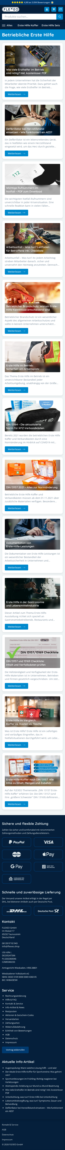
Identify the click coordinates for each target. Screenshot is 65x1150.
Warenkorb (53, 9)
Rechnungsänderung (15, 995)
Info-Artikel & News (14, 1007)
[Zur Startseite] (10, 9)
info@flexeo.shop (11, 946)
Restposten (11, 1011)
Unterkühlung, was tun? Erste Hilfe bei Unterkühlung (31, 1096)
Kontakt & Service (14, 1003)
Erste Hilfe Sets (51, 25)
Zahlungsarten (12, 1022)
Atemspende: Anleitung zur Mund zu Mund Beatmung (32, 1085)
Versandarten (12, 1019)
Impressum (11, 1042)
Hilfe (60, 9)
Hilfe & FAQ (10, 999)
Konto (46, 9)
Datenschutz (11, 1038)
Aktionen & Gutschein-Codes (19, 1015)
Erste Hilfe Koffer (28, 25)
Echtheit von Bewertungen (18, 1030)
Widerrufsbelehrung (15, 1026)
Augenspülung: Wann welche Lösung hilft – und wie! (30, 1067)
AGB (7, 1034)
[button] (7, 25)
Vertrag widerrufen (15, 1049)
